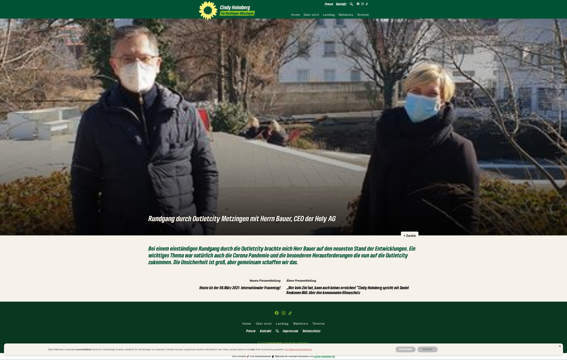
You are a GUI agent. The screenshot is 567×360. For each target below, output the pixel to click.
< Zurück (410, 235)
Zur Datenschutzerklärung (298, 349)
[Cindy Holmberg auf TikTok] (367, 4)
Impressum (290, 331)
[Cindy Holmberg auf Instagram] (362, 4)
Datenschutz (312, 331)
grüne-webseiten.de (324, 356)
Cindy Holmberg (274, 342)
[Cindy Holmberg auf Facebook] (358, 4)
